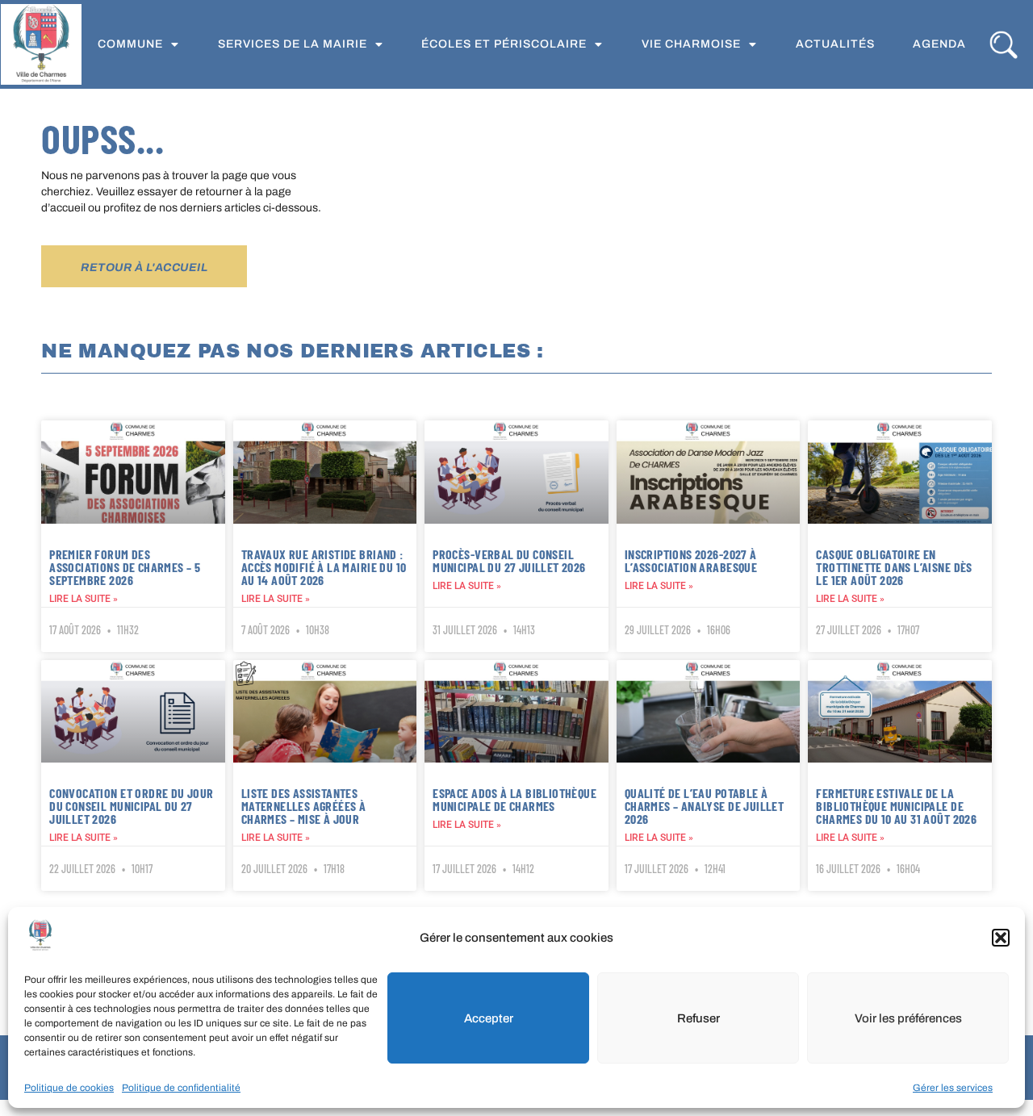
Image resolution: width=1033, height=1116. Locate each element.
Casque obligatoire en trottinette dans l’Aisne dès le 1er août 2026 (894, 566)
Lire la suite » (83, 598)
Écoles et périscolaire (504, 44)
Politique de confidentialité (181, 1087)
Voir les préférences (908, 1018)
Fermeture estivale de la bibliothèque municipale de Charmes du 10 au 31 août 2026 (896, 805)
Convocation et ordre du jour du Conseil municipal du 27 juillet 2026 (131, 805)
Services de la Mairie (292, 44)
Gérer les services (953, 1087)
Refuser (698, 1018)
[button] (1001, 938)
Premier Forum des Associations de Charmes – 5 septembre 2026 (124, 566)
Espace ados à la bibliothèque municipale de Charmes (514, 799)
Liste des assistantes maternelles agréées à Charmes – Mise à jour (303, 805)
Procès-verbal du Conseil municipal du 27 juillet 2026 (509, 560)
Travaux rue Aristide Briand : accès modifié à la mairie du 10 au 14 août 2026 (324, 566)
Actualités (835, 44)
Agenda (939, 44)
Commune (130, 44)
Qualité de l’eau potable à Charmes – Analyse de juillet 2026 (704, 805)
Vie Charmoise (691, 44)
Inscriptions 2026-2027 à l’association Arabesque (691, 560)
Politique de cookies (69, 1087)
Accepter (488, 1018)
